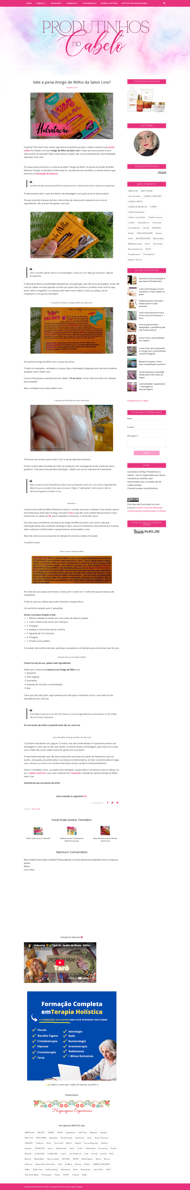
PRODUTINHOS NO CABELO (40, 1187)
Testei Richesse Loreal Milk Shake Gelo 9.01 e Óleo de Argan (151, 375)
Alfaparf (93, 1132)
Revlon (78, 1164)
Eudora (104, 1143)
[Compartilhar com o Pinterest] (117, 803)
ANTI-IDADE (147, 191)
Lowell (103, 1154)
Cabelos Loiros (155, 217)
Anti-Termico (134, 196)
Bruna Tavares (101, 1138)
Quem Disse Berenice (45, 1164)
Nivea (98, 1159)
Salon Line (35, 809)
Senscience (86, 1169)
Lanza (63, 1154)
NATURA (66, 1159)
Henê (130, 238)
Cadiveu (39, 1143)
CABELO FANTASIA (153, 196)
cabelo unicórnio (37, 773)
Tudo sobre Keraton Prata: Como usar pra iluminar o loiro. (151, 315)
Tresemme (46, 1175)
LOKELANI (52, 1154)
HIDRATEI (40, 1148)
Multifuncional (135, 244)
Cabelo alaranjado (136, 212)
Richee (87, 1164)
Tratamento (149, 254)
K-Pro (80, 1148)
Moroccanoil (53, 1159)
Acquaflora (70, 1132)
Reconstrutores (135, 249)
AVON (59, 1132)
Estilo (131, 233)
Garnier (28, 1148)
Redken (68, 1164)
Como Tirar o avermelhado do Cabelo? (152, 339)
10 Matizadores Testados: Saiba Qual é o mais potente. (151, 304)
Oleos (147, 244)
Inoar (50, 1148)
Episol (78, 1143)
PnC (85, 796)
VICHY (66, 1175)
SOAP (148, 249)
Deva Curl (58, 1143)
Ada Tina (83, 1132)
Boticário (80, 1138)
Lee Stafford (75, 1154)
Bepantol (53, 1138)
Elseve (69, 1143)
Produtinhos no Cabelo (138, 401)
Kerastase (103, 1148)
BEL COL (29, 1138)
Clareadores (143, 223)
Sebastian (65, 1169)
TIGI (108, 1169)
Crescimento (134, 228)
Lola (86, 1154)
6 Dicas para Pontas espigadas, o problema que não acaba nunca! (152, 327)
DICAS (146, 228)
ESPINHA (156, 228)
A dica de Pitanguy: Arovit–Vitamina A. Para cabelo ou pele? (152, 292)
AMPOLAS (29, 1132)
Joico (72, 1148)
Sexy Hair (98, 1169)
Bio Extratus (67, 1138)
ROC (60, 1164)
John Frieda (61, 1148)
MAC (111, 1154)
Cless (48, 1143)
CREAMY (29, 1143)
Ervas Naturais (91, 1143)
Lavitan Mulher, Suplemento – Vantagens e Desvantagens (152, 387)
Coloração (156, 223)
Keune (114, 1148)
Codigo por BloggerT (76, 1187)
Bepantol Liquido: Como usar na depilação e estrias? (152, 363)
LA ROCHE (39, 1154)
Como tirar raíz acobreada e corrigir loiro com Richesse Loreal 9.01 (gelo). (152, 351)
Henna (159, 233)
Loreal (94, 1154)
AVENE (51, 1132)
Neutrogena (87, 1159)
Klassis (28, 1154)
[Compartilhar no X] (112, 803)
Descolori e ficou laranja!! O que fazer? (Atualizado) (152, 280)
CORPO (153, 207)
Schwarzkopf (52, 1169)
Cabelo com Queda (136, 217)
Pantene (28, 1164)
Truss (57, 1175)
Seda (75, 1169)
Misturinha (158, 238)
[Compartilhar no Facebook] (107, 803)
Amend (103, 1132)
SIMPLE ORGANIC (101, 1164)
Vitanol (75, 1175)
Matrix (28, 1159)
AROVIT (41, 1132)
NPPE (76, 1159)
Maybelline (39, 1159)
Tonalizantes (134, 254)
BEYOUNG (41, 1138)
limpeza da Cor (135, 260)
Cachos (131, 223)
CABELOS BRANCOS (137, 207)
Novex (107, 1159)
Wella (84, 1175)
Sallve (27, 1169)
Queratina (157, 244)
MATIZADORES (143, 238)
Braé (90, 1138)
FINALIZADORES (145, 233)
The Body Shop (32, 1175)
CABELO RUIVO (135, 201)
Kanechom (91, 1148)
